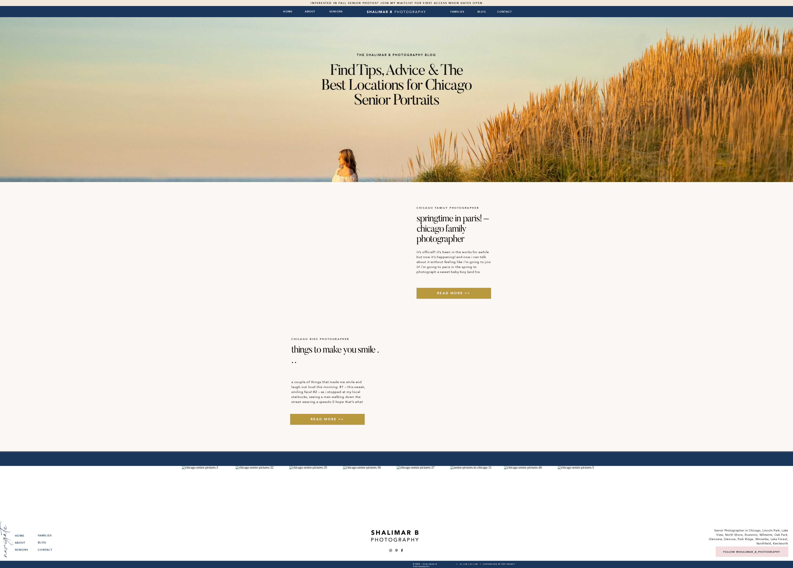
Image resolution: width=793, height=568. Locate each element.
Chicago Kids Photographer (320, 339)
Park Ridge (745, 539)
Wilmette (766, 535)
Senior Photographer (729, 530)
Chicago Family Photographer (448, 208)
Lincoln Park (771, 530)
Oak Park (780, 535)
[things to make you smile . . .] (451, 381)
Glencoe (730, 539)
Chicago (755, 530)
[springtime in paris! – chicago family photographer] (340, 250)
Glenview (715, 539)
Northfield (763, 543)
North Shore (734, 535)
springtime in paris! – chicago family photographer (452, 229)
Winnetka (762, 539)
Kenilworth (780, 543)
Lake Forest (779, 539)
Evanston (751, 535)
